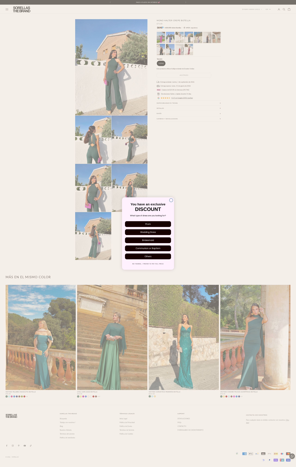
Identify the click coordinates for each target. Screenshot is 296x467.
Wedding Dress (148, 232)
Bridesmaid (148, 240)
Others (148, 256)
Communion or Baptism (148, 248)
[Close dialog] (171, 200)
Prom (148, 224)
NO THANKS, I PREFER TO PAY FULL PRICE (148, 264)
